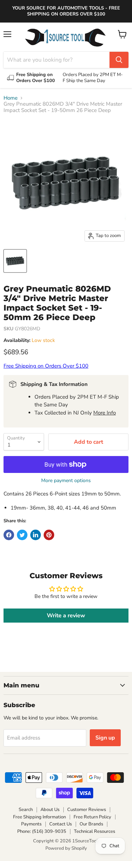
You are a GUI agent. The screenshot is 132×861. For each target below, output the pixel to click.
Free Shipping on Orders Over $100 (46, 365)
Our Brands (91, 824)
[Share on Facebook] (9, 535)
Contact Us (60, 824)
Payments (31, 824)
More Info (104, 412)
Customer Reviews (86, 809)
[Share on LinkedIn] (35, 535)
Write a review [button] (66, 615)
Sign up (105, 738)
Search (26, 809)
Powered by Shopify (66, 848)
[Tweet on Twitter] (22, 535)
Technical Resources (94, 831)
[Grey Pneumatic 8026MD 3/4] (15, 261)
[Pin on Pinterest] (49, 535)
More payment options (66, 480)
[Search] (118, 60)
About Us (49, 809)
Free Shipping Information (39, 817)
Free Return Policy (92, 817)
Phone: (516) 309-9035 (41, 831)
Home (11, 98)
